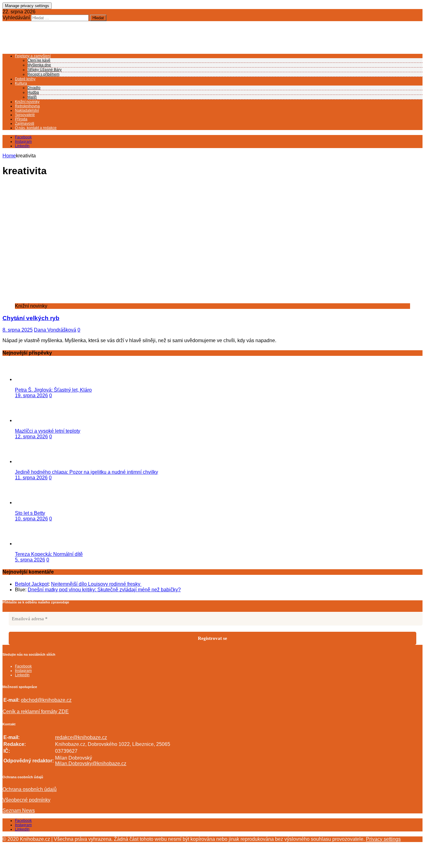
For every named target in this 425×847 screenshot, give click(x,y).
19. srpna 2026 (31, 395)
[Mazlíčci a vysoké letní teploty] (39, 420)
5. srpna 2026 (30, 559)
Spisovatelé (25, 115)
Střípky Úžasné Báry (44, 69)
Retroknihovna (27, 106)
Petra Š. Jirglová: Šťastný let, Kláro (53, 390)
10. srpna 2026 (31, 518)
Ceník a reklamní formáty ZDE (35, 711)
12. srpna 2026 (31, 436)
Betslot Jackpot (32, 584)
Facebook (23, 820)
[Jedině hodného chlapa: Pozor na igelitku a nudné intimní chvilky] (39, 461)
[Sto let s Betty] (39, 502)
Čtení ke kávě (38, 60)
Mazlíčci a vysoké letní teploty (47, 431)
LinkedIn (22, 829)
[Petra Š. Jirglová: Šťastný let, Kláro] (39, 379)
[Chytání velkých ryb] (120, 300)
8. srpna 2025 (17, 330)
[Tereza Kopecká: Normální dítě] (39, 543)
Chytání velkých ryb (30, 318)
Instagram (23, 825)
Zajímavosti (24, 123)
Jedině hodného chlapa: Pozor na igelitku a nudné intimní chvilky (86, 472)
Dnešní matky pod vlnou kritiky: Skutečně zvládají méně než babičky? (104, 589)
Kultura (21, 83)
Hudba (33, 92)
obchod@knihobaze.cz (46, 700)
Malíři (32, 97)
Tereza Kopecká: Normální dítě (49, 554)
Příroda (21, 119)
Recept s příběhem (43, 74)
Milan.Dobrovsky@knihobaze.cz (90, 763)
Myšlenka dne (39, 65)
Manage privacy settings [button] (27, 5)
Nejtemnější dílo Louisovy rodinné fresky (96, 584)
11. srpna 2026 (31, 477)
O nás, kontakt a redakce (36, 128)
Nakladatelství (27, 110)
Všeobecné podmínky (26, 800)
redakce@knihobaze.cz (81, 737)
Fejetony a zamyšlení (33, 56)
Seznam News (18, 810)
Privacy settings (383, 839)
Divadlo (33, 88)
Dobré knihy (25, 79)
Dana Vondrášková (55, 330)
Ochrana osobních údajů (29, 789)
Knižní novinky (27, 102)
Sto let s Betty (30, 513)
